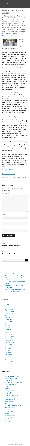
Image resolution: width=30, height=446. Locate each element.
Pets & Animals (9, 407)
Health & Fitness (9, 394)
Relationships (9, 411)
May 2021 (7, 327)
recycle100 (6, 177)
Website (4, 227)
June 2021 (7, 325)
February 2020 (9, 356)
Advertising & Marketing (12, 376)
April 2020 (8, 352)
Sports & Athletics (10, 415)
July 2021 (7, 323)
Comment (5, 193)
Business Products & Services (13, 382)
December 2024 (9, 308)
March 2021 (8, 331)
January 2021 (8, 335)
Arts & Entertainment (22, 177)
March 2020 (8, 354)
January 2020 (8, 358)
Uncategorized (9, 421)
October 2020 (9, 340)
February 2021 (9, 333)
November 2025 (9, 306)
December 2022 (9, 311)
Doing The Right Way (8, 170)
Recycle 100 (5, 3)
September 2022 (9, 313)
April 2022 (8, 317)
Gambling (8, 392)
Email (4, 221)
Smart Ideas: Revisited (8, 173)
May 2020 (8, 350)
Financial (7, 388)
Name (4, 214)
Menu (25, 4)
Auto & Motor (9, 380)
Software (7, 413)
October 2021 (8, 319)
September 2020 (9, 342)
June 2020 (8, 348)
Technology (8, 417)
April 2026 (8, 304)
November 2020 (9, 338)
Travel (7, 419)
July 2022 (7, 315)
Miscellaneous (9, 401)
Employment (8, 386)
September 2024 (9, 310)
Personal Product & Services (13, 405)
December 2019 (9, 360)
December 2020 (9, 337)
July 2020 (7, 346)
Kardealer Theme (18, 444)
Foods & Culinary (10, 390)
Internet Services (10, 399)
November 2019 (9, 362)
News (6, 403)
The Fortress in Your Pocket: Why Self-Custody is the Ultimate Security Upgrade (15, 277)
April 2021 (8, 329)
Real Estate (8, 409)
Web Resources (9, 422)
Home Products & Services (12, 397)
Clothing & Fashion (10, 384)
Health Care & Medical (11, 396)
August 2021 (8, 321)
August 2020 (8, 344)
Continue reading (8, 35)
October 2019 (8, 363)
